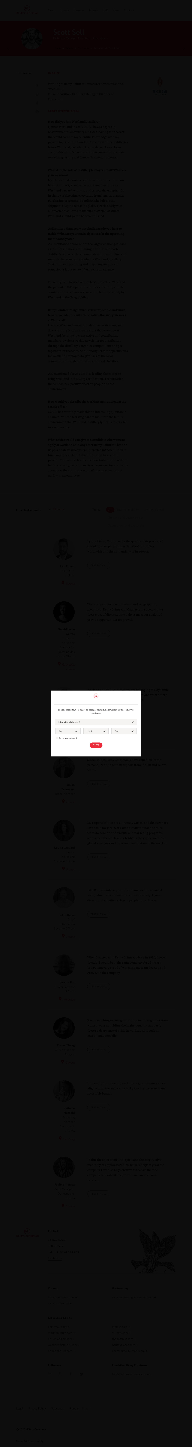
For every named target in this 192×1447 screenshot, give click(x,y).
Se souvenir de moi (68, 738)
